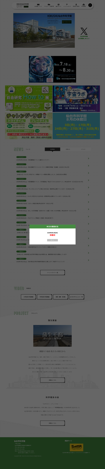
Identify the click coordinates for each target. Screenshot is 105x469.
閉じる (52, 240)
